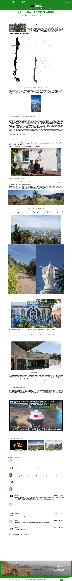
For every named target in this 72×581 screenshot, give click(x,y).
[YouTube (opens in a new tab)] (70, 2)
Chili (32, 15)
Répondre (62, 495)
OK (61, 579)
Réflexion (19, 17)
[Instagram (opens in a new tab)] (68, 2)
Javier (28, 121)
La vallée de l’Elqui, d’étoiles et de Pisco (18, 450)
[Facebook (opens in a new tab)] (65, 2)
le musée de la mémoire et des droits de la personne (46, 329)
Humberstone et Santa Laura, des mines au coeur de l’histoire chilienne (36, 451)
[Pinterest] (63, 570)
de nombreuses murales (22, 296)
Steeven (16, 503)
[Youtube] (55, 570)
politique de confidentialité (42, 579)
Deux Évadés (18, 466)
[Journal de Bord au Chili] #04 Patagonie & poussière (53, 451)
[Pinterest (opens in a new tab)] (66, 2)
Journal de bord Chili (14, 17)
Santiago (22, 17)
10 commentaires (38, 15)
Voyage (25, 17)
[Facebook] (58, 570)
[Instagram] (60, 570)
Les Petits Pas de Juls (19, 473)
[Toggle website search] (50, 9)
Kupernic (16, 520)
